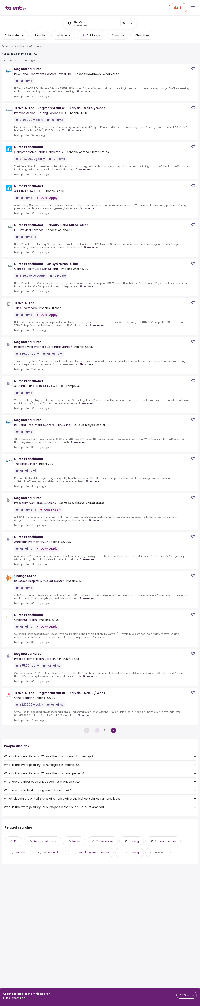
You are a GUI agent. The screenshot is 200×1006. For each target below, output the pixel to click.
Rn (16, 841)
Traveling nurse (165, 841)
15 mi (125, 23)
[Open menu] (193, 7)
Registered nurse (45, 841)
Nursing (134, 841)
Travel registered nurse (93, 852)
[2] (113, 730)
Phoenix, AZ (25, 46)
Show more (83, 91)
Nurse (76, 841)
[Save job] (193, 68)
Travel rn (20, 852)
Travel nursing (51, 852)
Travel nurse (104, 841)
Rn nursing (132, 852)
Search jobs (9, 46)
